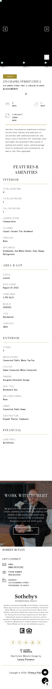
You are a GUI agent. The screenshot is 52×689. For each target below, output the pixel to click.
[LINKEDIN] (26, 642)
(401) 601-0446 (14, 574)
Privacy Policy (35, 672)
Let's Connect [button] (26, 530)
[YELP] (39, 642)
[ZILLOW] (32, 642)
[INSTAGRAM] (19, 642)
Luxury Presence (26, 659)
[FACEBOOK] (13, 642)
